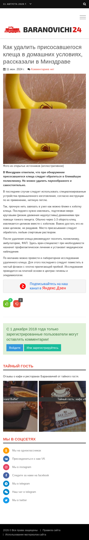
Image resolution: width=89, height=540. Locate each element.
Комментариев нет (42, 69)
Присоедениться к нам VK (28, 458)
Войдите (14, 347)
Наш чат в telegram (24, 491)
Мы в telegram (21, 483)
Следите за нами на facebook (30, 475)
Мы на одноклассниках (26, 450)
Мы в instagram (21, 467)
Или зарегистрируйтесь (42, 347)
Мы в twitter (19, 500)
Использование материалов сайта (25, 534)
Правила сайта (51, 530)
